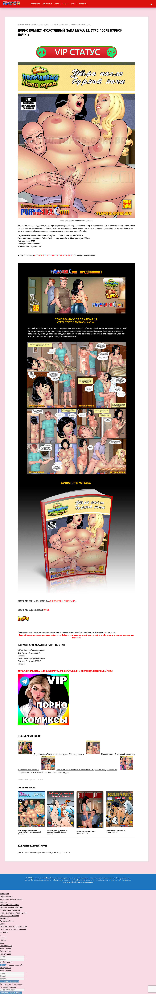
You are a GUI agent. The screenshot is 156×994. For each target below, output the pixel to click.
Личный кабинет (61, 4)
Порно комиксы (31, 25)
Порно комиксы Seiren (9, 905)
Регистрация (5, 954)
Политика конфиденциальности (13, 927)
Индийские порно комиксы (11, 899)
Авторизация (5, 968)
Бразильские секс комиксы (11, 907)
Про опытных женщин (9, 916)
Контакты (83, 4)
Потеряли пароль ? (14, 965)
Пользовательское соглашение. (13, 929)
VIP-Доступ (47, 4)
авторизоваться (63, 852)
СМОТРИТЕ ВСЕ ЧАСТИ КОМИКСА (47, 601)
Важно (74, 4)
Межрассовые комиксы (10, 910)
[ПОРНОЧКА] (17, 3)
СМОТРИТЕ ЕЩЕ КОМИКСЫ (34, 610)
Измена (3, 902)
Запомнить (7, 962)
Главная (21, 25)
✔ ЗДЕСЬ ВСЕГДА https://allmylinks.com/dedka (56, 255)
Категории (35, 4)
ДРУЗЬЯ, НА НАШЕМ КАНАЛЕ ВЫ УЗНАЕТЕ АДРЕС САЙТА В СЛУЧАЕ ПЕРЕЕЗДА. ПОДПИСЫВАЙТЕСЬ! (65, 671)
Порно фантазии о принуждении (14, 913)
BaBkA (33, 780)
